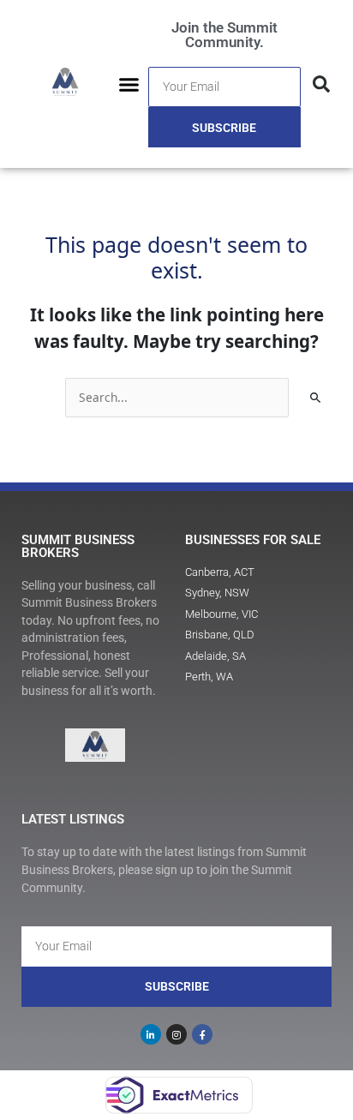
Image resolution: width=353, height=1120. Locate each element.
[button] (129, 84)
